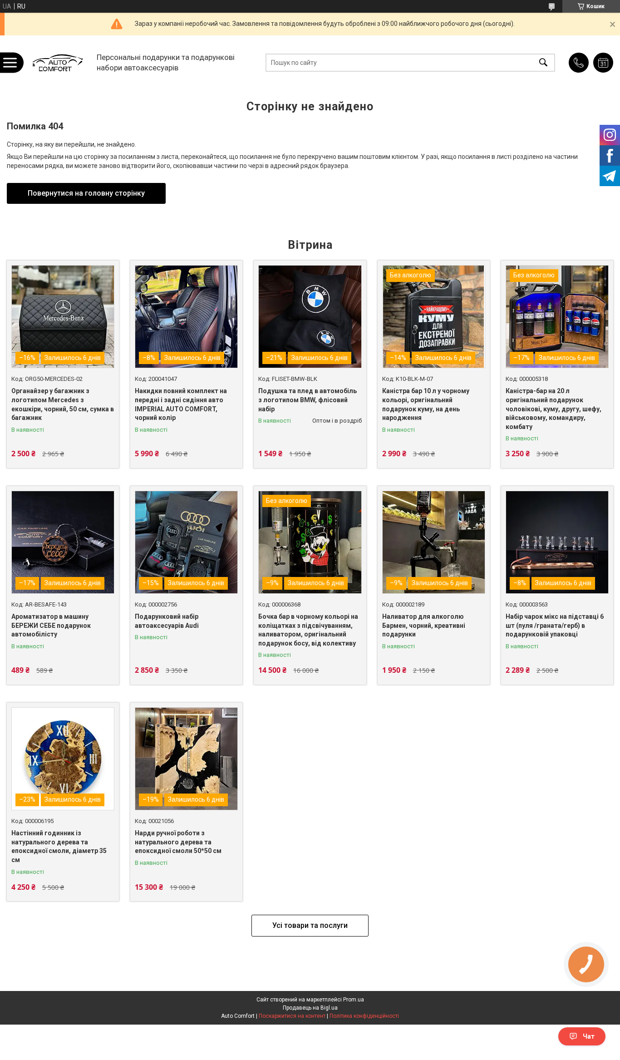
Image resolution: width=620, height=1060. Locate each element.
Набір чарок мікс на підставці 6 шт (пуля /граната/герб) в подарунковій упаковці (555, 625)
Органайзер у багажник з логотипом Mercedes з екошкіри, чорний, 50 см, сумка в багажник (62, 404)
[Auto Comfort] (57, 62)
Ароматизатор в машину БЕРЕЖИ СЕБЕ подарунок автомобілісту (51, 625)
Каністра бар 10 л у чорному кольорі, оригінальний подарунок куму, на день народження (425, 404)
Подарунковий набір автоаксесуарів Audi (167, 621)
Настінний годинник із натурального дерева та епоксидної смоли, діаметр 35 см (59, 846)
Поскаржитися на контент (292, 1016)
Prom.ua (353, 999)
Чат (589, 1036)
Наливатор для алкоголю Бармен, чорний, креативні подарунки (423, 625)
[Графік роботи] (603, 63)
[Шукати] (543, 62)
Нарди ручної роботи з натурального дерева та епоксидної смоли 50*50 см (178, 841)
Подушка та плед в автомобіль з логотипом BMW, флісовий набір (307, 399)
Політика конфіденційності (364, 1016)
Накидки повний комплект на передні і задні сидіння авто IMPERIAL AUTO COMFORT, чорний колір (181, 404)
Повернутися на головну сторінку (86, 193)
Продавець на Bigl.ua (310, 1008)
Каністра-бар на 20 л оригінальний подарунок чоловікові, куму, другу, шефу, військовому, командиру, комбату (553, 408)
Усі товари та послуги (310, 925)
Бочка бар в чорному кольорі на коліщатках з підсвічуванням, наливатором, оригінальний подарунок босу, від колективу (308, 630)
